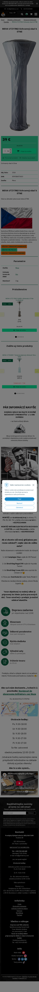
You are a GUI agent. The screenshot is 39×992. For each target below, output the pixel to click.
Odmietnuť (19, 507)
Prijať (19, 499)
